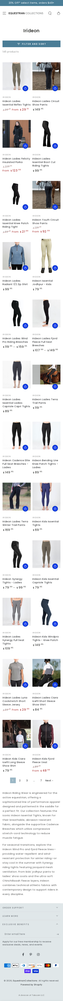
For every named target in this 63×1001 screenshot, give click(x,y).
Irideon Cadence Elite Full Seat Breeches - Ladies (16, 464)
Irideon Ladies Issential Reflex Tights (17, 103)
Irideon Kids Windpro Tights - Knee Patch (45, 638)
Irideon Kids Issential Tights (45, 523)
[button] (50, 13)
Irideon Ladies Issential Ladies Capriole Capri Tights (16, 403)
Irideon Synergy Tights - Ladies (13, 580)
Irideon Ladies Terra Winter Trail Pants (15, 523)
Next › (49, 780)
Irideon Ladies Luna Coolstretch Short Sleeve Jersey (15, 701)
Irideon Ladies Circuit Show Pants (46, 103)
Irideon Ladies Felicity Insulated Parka (16, 160)
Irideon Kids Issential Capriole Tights (45, 580)
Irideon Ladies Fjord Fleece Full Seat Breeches (44, 342)
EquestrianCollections (25, 980)
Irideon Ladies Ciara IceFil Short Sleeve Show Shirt (45, 701)
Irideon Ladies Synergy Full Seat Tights (13, 640)
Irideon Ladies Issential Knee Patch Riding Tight (16, 223)
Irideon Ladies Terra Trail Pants (45, 401)
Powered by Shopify (31, 984)
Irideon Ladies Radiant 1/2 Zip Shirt (15, 282)
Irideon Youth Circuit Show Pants (45, 221)
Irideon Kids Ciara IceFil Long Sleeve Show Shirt (14, 762)
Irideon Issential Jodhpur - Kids (42, 282)
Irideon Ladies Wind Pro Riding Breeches (15, 340)
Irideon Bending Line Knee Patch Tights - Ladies (45, 464)
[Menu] (4, 13)
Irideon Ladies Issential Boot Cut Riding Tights (44, 162)
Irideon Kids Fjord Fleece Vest (43, 760)
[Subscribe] (58, 934)
